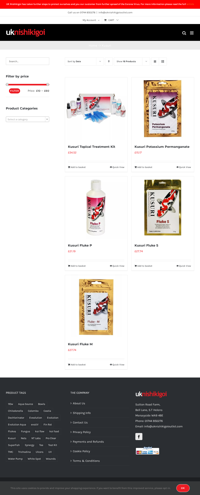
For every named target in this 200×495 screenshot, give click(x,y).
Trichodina (24, 451)
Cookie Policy (81, 451)
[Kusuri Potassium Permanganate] (163, 108)
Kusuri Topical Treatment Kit (91, 147)
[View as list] (163, 61)
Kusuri (12, 438)
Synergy (29, 445)
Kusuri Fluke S (146, 245)
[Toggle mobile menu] (192, 33)
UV (50, 451)
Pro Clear (51, 438)
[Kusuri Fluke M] (96, 306)
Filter (14, 90)
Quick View (118, 167)
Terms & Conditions (86, 461)
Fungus (25, 431)
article (190, 4)
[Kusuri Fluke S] (163, 207)
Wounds (51, 458)
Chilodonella (15, 410)
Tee (41, 445)
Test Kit (52, 445)
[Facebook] (138, 436)
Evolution (52, 417)
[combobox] (27, 119)
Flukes (12, 431)
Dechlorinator (16, 417)
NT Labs (36, 438)
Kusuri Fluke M (80, 344)
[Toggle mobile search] (184, 33)
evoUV (34, 424)
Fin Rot (48, 424)
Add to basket (78, 167)
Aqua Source (25, 404)
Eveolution (35, 417)
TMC (10, 451)
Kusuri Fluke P (80, 245)
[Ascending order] (109, 61)
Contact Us (80, 422)
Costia (47, 410)
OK (183, 488)
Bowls (41, 404)
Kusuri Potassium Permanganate (162, 147)
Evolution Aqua (17, 424)
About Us (79, 403)
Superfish (14, 445)
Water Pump (15, 458)
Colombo (33, 410)
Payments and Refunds (88, 441)
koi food (54, 431)
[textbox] (27, 119)
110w (10, 404)
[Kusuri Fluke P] (96, 207)
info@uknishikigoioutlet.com (115, 12)
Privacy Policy (82, 432)
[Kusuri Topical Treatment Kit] (96, 108)
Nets (23, 438)
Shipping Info (82, 413)
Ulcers (39, 451)
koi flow (39, 431)
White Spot (34, 458)
